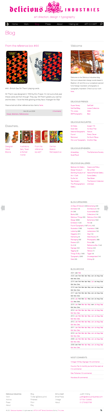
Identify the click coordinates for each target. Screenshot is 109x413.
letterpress (91, 231)
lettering (74, 231)
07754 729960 (86, 399)
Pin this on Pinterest (8, 52)
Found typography (77, 226)
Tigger (89, 254)
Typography (75, 256)
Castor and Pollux (93, 167)
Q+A (72, 245)
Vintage (58, 399)
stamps (90, 248)
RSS (101, 410)
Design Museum (76, 170)
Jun (92, 281)
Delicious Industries (8, 24)
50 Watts (74, 126)
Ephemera (15, 114)
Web (72, 259)
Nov (75, 313)
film (88, 223)
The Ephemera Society (95, 152)
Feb (79, 273)
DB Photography (76, 114)
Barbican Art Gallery (78, 167)
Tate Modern (75, 181)
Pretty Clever (92, 134)
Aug (98, 304)
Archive (8, 399)
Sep (101, 304)
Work (26, 24)
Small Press (59, 397)
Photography (91, 240)
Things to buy (76, 254)
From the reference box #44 (22, 45)
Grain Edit (74, 129)
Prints (89, 242)
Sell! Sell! (90, 105)
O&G (89, 111)
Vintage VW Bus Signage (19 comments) (85, 362)
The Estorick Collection (95, 181)
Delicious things (76, 217)
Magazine (74, 234)
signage (74, 248)
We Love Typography (78, 140)
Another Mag (92, 140)
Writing (89, 259)
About (59, 24)
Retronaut (74, 137)
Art (72, 212)
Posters (73, 242)
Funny (89, 226)
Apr (86, 299)
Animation (74, 209)
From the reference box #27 (39, 149)
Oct (72, 301)
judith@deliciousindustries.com (91, 397)
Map (88, 234)
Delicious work (92, 217)
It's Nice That (91, 129)
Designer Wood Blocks (9, 149)
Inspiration (91, 228)
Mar (82, 304)
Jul (95, 304)
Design (9, 114)
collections (91, 214)
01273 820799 (86, 402)
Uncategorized (92, 256)
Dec (78, 313)
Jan (76, 299)
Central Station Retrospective (55, 149)
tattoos (89, 251)
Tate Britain (91, 178)
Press (48, 24)
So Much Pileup (92, 137)
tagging (73, 251)
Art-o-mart (91, 24)
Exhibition (74, 223)
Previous (3, 208)
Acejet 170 (91, 126)
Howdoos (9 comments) (79, 377)
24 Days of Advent (77, 206)
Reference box (24, 114)
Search (101, 24)
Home (15, 24)
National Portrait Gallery (95, 173)
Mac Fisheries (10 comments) (81, 373)
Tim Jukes (74, 111)
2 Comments (57, 111)
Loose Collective (93, 108)
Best (88, 114)
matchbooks (91, 237)
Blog (37, 24)
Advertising (91, 206)
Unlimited (90, 184)
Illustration (74, 228)
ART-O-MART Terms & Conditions (43, 410)
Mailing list (73, 24)
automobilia (91, 212)
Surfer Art (74, 178)
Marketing (74, 237)
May (89, 304)
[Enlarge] (33, 67)
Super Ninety (75, 105)
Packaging (74, 240)
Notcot (89, 132)
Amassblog (75, 152)
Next (106, 208)
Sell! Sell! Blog (75, 108)
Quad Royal (75, 155)
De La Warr (91, 170)
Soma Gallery (92, 175)
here (41, 105)
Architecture (91, 209)
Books (73, 214)
